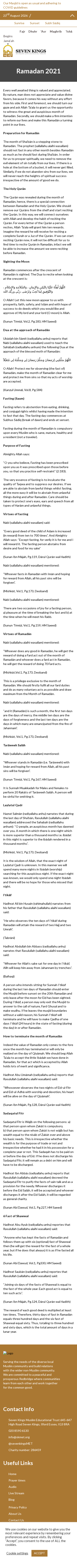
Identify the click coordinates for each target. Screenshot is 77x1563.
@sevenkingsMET (21, 1443)
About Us (15, 1513)
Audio (12, 1487)
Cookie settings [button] (17, 1553)
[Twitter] (6, 1398)
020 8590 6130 (19, 1430)
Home (12, 1474)
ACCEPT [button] (39, 1553)
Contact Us (16, 1520)
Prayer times (17, 1480)
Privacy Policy (18, 1507)
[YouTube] (13, 1398)
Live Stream (16, 1493)
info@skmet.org (19, 1437)
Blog (12, 1499)
